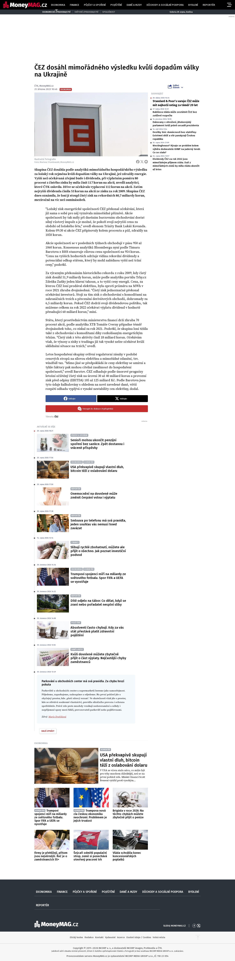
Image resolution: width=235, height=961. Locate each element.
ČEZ (56, 416)
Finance (74, 4)
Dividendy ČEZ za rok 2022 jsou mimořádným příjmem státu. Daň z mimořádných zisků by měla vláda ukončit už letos (176, 164)
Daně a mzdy (134, 4)
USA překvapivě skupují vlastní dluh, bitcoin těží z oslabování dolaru (97, 469)
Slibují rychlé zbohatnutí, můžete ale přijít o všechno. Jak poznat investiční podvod (98, 551)
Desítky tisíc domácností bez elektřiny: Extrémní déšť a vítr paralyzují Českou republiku (175, 135)
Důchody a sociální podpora (165, 4)
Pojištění (116, 4)
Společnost (108, 12)
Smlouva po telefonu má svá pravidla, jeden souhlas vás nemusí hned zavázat (98, 524)
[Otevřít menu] (229, 5)
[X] (142, 161)
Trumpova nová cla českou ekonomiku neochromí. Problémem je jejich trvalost (90, 815)
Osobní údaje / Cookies (138, 937)
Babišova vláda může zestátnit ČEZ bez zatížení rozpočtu (175, 114)
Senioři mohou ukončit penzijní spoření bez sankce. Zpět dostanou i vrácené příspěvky (97, 444)
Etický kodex (76, 937)
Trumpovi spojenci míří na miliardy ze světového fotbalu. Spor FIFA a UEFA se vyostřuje (98, 578)
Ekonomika (58, 4)
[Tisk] (146, 161)
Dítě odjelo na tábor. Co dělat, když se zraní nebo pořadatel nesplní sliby (98, 602)
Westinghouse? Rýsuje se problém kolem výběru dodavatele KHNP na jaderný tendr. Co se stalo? (177, 149)
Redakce (89, 937)
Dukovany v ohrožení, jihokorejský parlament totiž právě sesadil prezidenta (176, 124)
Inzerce (121, 937)
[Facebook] (138, 161)
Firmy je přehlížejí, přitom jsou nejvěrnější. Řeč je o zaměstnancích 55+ (50, 856)
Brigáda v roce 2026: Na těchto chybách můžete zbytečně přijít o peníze (128, 814)
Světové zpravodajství (86, 12)
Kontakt (99, 937)
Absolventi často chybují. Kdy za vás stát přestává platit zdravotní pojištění (97, 631)
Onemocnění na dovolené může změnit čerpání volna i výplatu (93, 495)
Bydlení (193, 4)
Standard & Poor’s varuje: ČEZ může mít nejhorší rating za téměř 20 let (176, 103)
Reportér (209, 4)
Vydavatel (110, 937)
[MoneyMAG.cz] (25, 4)
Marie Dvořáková (57, 716)
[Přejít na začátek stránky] (198, 937)
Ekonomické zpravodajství (56, 12)
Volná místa (159, 937)
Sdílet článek (176, 86)
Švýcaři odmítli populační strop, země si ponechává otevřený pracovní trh (90, 856)
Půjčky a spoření (95, 4)
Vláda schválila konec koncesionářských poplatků (127, 856)
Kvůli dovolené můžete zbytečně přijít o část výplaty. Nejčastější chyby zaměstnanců (98, 658)
